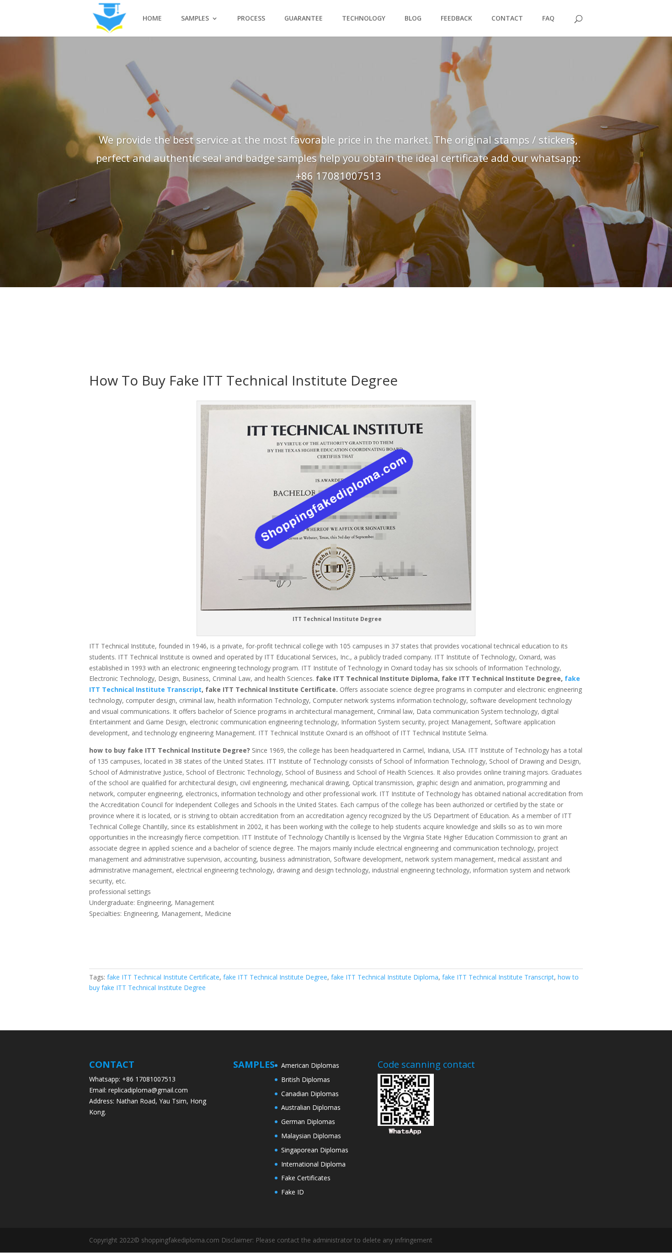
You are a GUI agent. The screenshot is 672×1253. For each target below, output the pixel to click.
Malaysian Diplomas (311, 1135)
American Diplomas (310, 1065)
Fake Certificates (306, 1177)
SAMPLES (195, 18)
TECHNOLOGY (363, 18)
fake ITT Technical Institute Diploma (384, 977)
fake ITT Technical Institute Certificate (163, 977)
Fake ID (292, 1192)
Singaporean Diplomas (314, 1150)
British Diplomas (305, 1079)
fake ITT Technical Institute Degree (275, 977)
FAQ (548, 18)
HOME (152, 18)
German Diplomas (308, 1121)
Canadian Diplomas (310, 1093)
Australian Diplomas (311, 1107)
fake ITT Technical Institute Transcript (498, 977)
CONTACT (507, 18)
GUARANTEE (303, 18)
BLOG (413, 18)
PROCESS (251, 18)
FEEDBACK (456, 18)
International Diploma (313, 1164)
